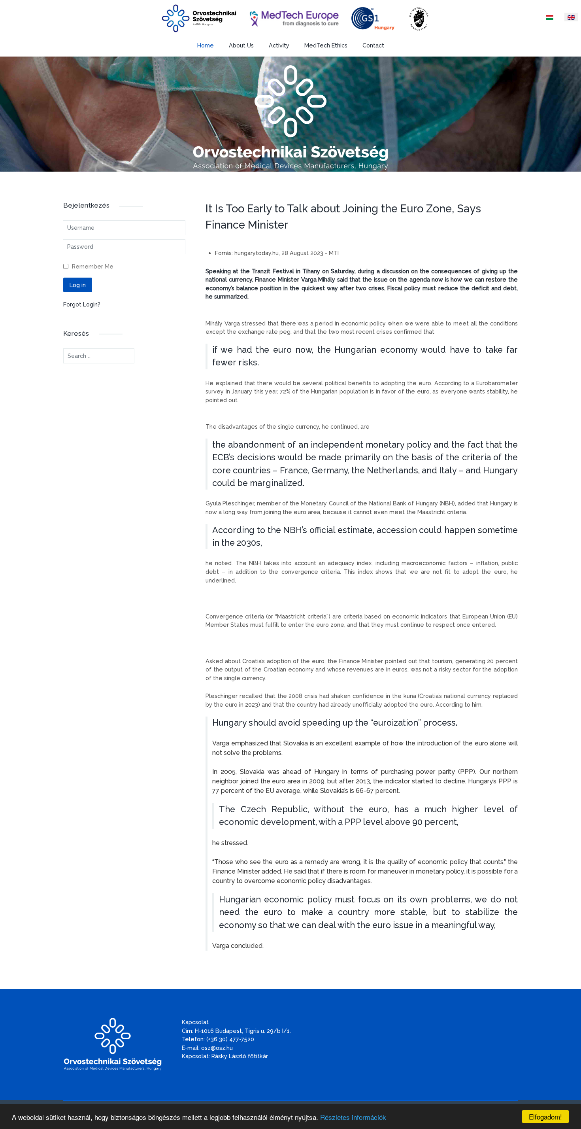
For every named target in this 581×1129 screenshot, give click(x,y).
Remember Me (92, 266)
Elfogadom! (545, 1116)
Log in (78, 285)
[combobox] (98, 355)
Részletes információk (353, 1117)
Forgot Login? (81, 304)
